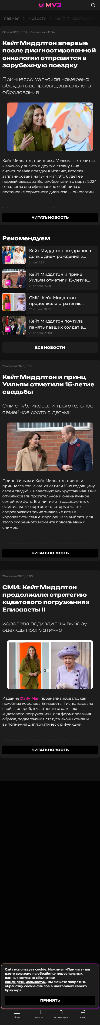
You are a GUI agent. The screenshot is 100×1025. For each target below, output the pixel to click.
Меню (17, 1017)
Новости (39, 1017)
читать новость (50, 217)
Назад (83, 1017)
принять (50, 1000)
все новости (50, 347)
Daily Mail (30, 698)
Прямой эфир (61, 1017)
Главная (11, 18)
